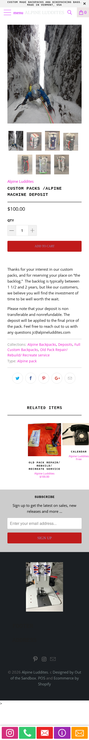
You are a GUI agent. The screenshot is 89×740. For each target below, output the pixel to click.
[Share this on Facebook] (30, 378)
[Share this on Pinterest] (43, 378)
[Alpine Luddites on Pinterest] (35, 659)
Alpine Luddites (44, 12)
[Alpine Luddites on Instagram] (44, 659)
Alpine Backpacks (41, 344)
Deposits (65, 344)
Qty (10, 220)
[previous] (12, 74)
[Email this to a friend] (70, 378)
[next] (77, 74)
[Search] (71, 12)
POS (41, 678)
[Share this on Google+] (56, 378)
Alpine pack (27, 361)
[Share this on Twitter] (17, 378)
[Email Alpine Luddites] (53, 659)
